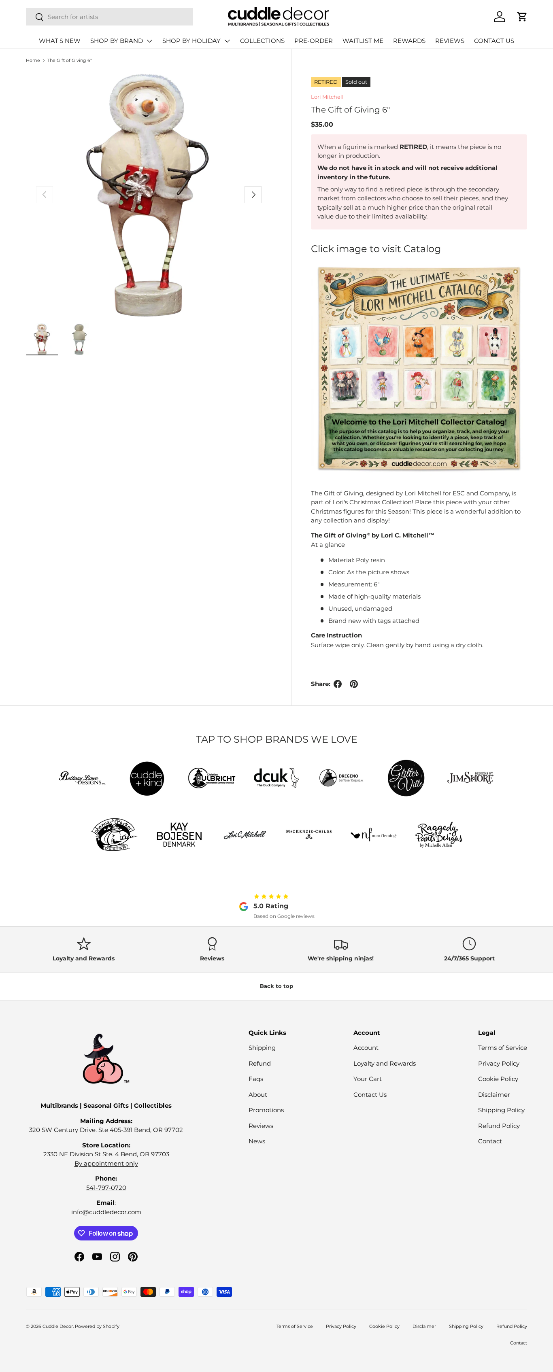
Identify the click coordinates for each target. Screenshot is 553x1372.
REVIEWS (449, 41)
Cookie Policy (498, 1079)
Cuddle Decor (58, 1326)
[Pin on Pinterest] (354, 684)
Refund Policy (499, 1126)
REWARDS (409, 41)
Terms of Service (502, 1047)
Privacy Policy (498, 1063)
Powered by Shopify (97, 1326)
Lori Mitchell (327, 96)
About (258, 1094)
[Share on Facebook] (338, 684)
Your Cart (367, 1079)
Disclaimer (494, 1094)
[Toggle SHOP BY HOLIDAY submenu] (227, 41)
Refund (260, 1063)
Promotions (266, 1110)
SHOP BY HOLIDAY (191, 41)
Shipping (262, 1047)
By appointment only (106, 1163)
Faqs (256, 1079)
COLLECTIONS (262, 41)
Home (33, 60)
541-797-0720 (106, 1187)
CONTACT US (494, 41)
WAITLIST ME (362, 41)
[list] (148, 194)
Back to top (276, 986)
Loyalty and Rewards (384, 1063)
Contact (490, 1141)
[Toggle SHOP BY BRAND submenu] (149, 41)
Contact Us (370, 1094)
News (257, 1141)
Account (366, 1047)
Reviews (261, 1126)
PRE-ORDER (313, 41)
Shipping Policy (501, 1110)
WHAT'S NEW (60, 41)
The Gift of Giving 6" (69, 60)
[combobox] (109, 16)
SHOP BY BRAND (116, 41)
